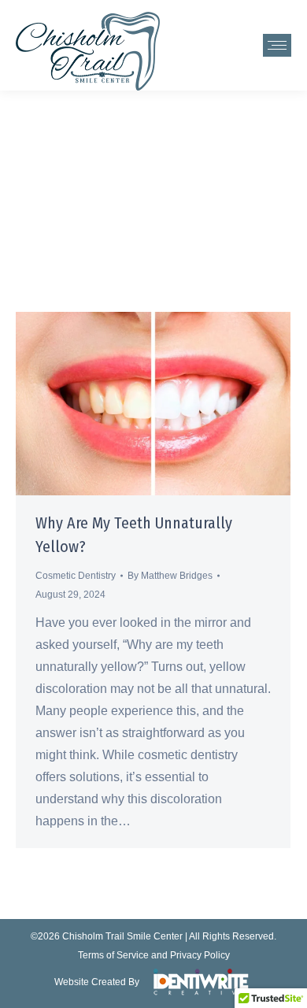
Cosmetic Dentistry (75, 575)
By (170, 575)
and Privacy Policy (190, 955)
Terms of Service (113, 955)
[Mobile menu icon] (277, 45)
